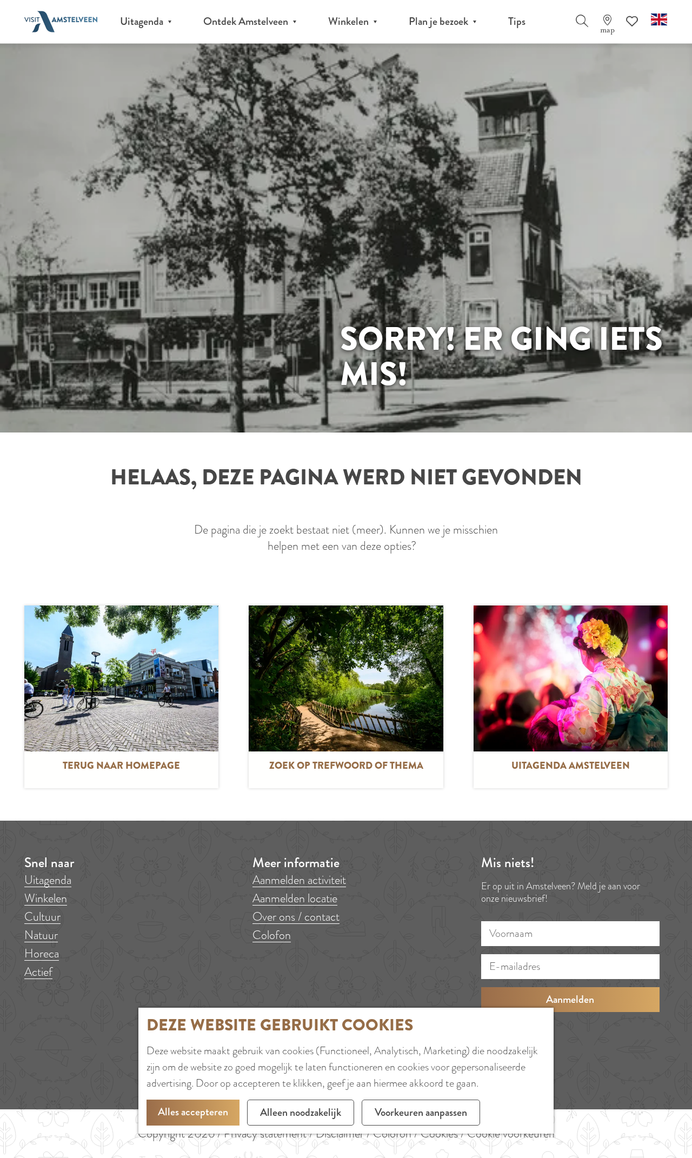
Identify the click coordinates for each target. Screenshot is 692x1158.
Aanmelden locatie (294, 898)
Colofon (271, 935)
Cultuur (42, 917)
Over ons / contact (296, 917)
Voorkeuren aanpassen (421, 1112)
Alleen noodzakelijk (300, 1112)
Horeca (41, 953)
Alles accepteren (193, 1112)
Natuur (41, 935)
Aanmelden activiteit (299, 880)
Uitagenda (47, 880)
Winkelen (45, 898)
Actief (38, 972)
